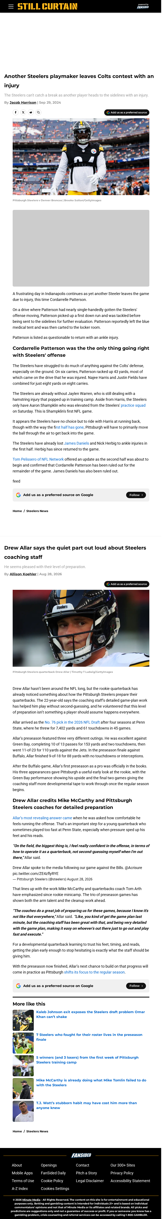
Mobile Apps (22, 1173)
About (17, 1165)
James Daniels (76, 443)
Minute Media (31, 1199)
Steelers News (37, 511)
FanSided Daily (53, 1173)
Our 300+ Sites (123, 1165)
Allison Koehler (23, 574)
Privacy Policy (122, 1173)
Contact (82, 1165)
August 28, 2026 (79, 879)
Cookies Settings (55, 1188)
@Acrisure (133, 867)
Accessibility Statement (130, 1181)
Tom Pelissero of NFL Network (38, 459)
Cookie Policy (52, 1181)
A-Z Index (20, 1188)
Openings (49, 1165)
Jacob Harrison (23, 103)
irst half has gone (70, 427)
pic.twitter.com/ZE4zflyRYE (35, 873)
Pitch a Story (86, 1173)
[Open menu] (11, 6)
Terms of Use (23, 1181)
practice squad (133, 405)
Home (17, 511)
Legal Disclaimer (90, 1181)
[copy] (38, 112)
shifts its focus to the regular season (94, 972)
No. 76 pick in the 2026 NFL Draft (72, 722)
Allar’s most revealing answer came (42, 818)
